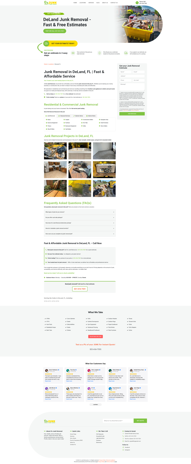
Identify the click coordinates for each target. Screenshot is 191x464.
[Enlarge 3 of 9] (113, 144)
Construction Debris (88, 119)
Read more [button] (48, 381)
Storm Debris (104, 126)
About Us (105, 2)
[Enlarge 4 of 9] (65, 163)
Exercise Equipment (52, 122)
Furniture (67, 122)
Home (75, 2)
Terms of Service (110, 461)
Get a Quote (73, 438)
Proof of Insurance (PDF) (76, 440)
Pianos (49, 126)
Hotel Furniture (104, 122)
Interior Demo (91, 116)
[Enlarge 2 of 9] (89, 144)
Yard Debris (68, 129)
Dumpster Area (104, 119)
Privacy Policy (125, 110)
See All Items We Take (95, 336)
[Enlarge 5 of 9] (89, 163)
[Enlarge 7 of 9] (65, 182)
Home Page (73, 434)
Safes (84, 126)
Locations (83, 2)
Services (91, 2)
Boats (49, 119)
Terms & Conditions (135, 110)
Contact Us (114, 2)
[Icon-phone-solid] (137, 2)
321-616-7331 (59, 94)
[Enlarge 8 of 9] (89, 182)
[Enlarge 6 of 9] (113, 163)
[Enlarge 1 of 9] (65, 144)
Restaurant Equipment (70, 126)
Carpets (67, 119)
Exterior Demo (79, 116)
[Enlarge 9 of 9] (113, 182)
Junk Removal (51, 116)
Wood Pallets (51, 129)
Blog (98, 2)
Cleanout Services (65, 116)
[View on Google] (46, 370)
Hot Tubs (85, 122)
